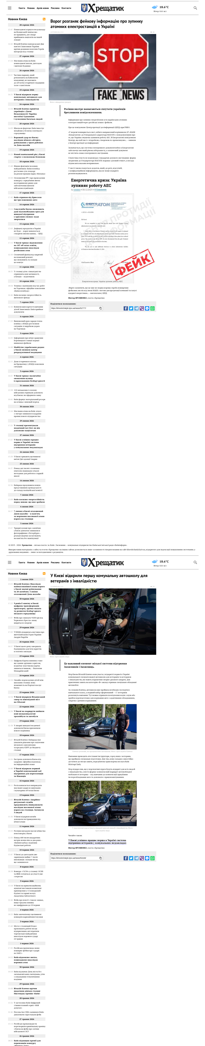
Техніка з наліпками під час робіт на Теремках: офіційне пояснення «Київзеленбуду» (29, 288)
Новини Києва (17, 19)
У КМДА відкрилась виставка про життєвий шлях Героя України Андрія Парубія (29, 634)
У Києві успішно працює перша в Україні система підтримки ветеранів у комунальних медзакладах (28, 443)
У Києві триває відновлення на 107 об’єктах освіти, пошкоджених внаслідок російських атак (28, 246)
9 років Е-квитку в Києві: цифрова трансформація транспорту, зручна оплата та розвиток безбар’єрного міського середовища (27, 608)
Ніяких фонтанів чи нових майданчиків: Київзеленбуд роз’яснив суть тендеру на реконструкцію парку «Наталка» (29, 170)
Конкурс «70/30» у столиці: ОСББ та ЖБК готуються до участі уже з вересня (28, 874)
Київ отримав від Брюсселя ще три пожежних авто (28, 198)
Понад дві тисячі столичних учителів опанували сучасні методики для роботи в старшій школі (28, 472)
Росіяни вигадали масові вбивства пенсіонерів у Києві (29, 832)
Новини (31, 8)
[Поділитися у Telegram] (136, 308)
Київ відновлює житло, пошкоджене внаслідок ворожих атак (26, 960)
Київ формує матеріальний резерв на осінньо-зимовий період (29, 400)
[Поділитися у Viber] (142, 308)
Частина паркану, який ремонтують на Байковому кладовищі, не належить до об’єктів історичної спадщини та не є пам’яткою (29, 80)
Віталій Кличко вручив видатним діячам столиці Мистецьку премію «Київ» (27, 991)
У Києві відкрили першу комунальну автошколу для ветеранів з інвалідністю (28, 97)
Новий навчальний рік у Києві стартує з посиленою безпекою (29, 155)
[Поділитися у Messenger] (147, 308)
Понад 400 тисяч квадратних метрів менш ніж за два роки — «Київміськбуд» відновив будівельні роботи (28, 841)
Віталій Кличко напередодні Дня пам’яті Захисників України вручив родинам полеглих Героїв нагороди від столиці (29, 48)
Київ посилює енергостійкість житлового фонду (27, 296)
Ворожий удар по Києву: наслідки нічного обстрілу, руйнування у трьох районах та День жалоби (28, 141)
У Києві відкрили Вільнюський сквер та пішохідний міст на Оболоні (29, 699)
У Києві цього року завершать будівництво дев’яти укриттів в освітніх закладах (27, 649)
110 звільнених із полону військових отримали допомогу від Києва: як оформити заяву (28, 392)
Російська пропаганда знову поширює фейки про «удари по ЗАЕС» (27, 950)
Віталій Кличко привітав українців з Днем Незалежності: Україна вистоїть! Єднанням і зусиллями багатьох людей (28, 113)
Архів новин (43, 8)
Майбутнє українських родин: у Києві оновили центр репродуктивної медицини (29, 350)
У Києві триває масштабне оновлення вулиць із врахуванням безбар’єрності (29, 378)
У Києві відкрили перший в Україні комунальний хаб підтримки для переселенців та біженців (28, 772)
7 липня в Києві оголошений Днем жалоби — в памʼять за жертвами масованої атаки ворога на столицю (29, 515)
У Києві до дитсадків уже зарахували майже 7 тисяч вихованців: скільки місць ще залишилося (26, 858)
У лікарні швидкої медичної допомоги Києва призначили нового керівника (27, 728)
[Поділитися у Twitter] (131, 308)
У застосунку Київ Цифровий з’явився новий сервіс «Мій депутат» (27, 1005)
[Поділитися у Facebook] (126, 308)
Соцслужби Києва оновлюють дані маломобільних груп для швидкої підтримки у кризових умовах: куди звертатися (29, 214)
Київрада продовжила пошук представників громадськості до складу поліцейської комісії (28, 487)
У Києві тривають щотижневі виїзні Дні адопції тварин (27, 457)
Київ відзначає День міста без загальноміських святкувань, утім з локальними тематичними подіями (29, 975)
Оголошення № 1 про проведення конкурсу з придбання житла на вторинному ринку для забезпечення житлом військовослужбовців (29, 183)
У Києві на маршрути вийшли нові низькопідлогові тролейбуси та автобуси (29, 714)
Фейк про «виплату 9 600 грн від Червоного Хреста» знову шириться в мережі (28, 620)
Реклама (55, 8)
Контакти (66, 8)
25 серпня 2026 (55, 586)
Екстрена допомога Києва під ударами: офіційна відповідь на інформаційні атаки (27, 762)
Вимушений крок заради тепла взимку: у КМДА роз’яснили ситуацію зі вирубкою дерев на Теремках (28, 325)
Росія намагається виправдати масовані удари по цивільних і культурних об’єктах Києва (28, 788)
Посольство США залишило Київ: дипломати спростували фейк (29, 1013)
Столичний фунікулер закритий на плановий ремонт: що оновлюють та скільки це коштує (28, 258)
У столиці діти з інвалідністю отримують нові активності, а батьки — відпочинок (27, 274)
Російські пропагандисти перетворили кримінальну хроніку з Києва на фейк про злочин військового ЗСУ (29, 1027)
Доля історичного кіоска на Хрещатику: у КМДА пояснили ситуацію (29, 364)
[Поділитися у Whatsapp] (152, 308)
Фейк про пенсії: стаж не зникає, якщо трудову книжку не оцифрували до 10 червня (29, 902)
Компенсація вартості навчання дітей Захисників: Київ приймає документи (28, 309)
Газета (22, 8)
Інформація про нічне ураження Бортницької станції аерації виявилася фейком (28, 340)
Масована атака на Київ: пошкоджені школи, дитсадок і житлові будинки (28, 63)
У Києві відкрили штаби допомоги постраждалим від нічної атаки (27, 819)
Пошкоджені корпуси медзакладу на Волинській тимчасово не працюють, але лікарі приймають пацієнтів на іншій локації (29, 34)
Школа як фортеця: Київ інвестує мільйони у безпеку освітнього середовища (29, 131)
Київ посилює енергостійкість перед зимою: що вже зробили (29, 500)
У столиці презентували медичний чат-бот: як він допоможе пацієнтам (27, 428)
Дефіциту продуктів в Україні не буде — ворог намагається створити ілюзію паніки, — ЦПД (28, 231)
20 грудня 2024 (55, 32)
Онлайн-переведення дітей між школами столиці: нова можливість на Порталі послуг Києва (28, 684)
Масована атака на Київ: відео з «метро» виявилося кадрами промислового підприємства (27, 413)
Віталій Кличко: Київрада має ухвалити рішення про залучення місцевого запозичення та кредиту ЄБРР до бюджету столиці (29, 744)
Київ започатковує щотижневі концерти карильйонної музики (28, 915)
